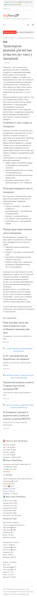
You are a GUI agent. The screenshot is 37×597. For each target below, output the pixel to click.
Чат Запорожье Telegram (17, 594)
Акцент (5, 42)
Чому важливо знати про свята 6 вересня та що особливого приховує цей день (16, 327)
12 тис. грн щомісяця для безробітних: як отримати (16, 357)
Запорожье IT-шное (22, 589)
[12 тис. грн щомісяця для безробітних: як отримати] (18, 349)
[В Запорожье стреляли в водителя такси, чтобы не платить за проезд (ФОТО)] (18, 405)
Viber (27, 594)
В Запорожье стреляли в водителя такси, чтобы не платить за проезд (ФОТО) (16, 415)
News (11, 15)
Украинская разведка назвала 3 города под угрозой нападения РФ (18, 385)
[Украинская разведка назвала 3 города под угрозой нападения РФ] (18, 375)
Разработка (15, 592)
